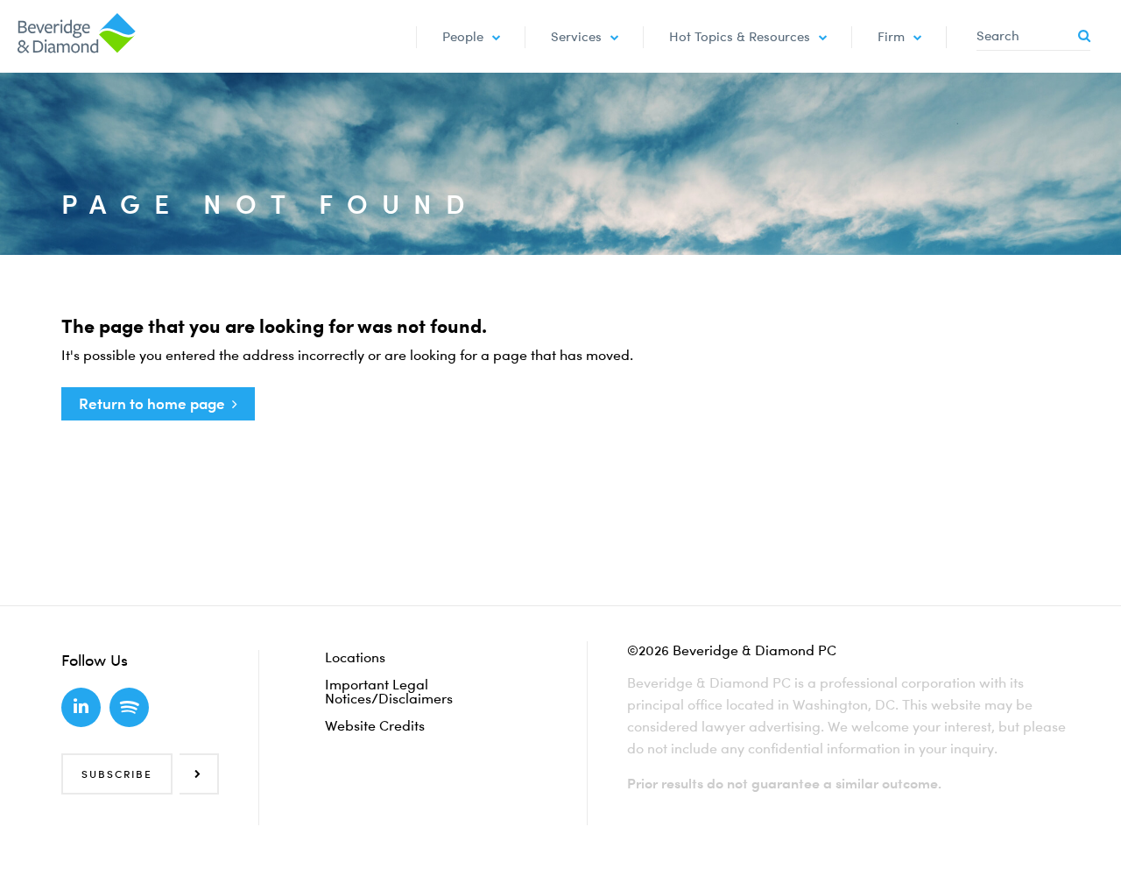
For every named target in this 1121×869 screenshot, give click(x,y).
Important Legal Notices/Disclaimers (389, 691)
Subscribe (116, 774)
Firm (891, 36)
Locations (355, 657)
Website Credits (375, 725)
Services (576, 36)
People (462, 36)
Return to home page (152, 403)
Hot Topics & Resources (739, 36)
